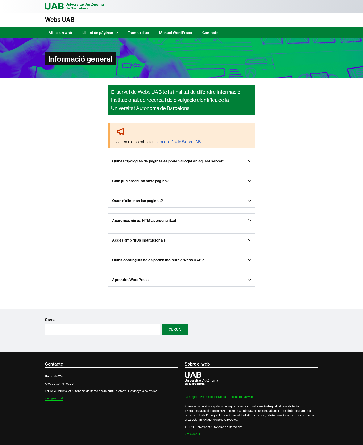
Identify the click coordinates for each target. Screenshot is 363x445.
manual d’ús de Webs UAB (177, 141)
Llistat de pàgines (97, 32)
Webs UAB (60, 20)
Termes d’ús (138, 32)
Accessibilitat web (241, 397)
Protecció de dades (213, 397)
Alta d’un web (60, 32)
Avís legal (191, 397)
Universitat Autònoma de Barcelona (74, 6)
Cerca (50, 319)
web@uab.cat (54, 398)
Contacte (210, 32)
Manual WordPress (175, 32)
